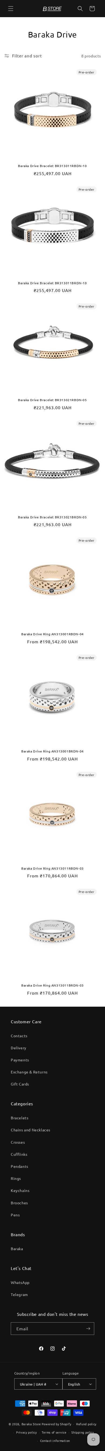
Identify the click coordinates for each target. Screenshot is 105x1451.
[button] (11, 8)
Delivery (18, 1047)
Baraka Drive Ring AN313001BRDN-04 (52, 751)
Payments (20, 1059)
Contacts (19, 1035)
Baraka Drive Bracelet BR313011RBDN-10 (52, 166)
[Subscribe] (88, 1328)
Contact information (55, 1440)
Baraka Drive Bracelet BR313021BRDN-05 (52, 517)
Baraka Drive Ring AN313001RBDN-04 (52, 634)
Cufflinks (19, 1154)
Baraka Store (31, 1424)
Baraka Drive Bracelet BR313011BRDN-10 (52, 283)
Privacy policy (26, 1432)
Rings (16, 1178)
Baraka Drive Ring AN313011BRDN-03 (52, 985)
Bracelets (19, 1117)
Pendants (19, 1166)
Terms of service (54, 1432)
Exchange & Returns (29, 1071)
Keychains (20, 1190)
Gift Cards (20, 1083)
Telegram (19, 1294)
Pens (15, 1214)
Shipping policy (82, 1432)
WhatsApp (20, 1282)
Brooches (19, 1202)
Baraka (17, 1248)
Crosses (18, 1142)
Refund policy (86, 1424)
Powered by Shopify (56, 1424)
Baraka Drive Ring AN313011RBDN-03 (52, 868)
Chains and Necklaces (30, 1129)
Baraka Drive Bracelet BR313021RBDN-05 (52, 400)
